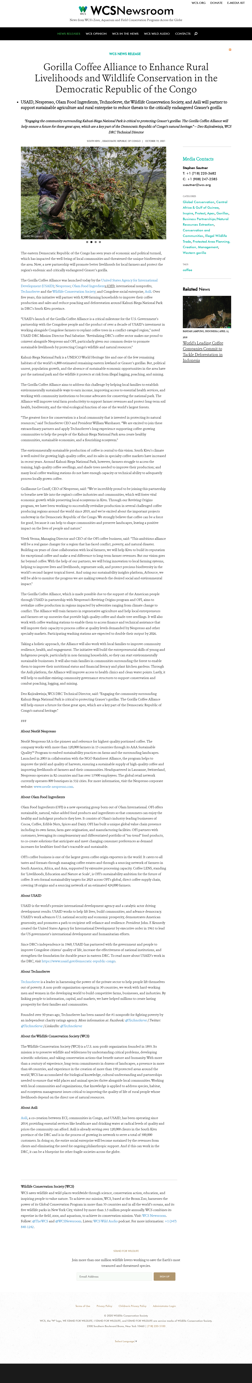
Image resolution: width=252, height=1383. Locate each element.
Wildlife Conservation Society (73, 291)
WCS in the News (125, 33)
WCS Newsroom (154, 1215)
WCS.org (199, 3)
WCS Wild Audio (157, 33)
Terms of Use (82, 1306)
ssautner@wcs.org (197, 185)
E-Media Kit (236, 3)
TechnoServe (30, 291)
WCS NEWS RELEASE (125, 54)
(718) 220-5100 (156, 1326)
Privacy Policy (104, 1306)
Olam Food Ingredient (88, 286)
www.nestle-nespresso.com (53, 786)
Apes (211, 213)
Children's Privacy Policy (132, 1306)
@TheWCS (40, 1221)
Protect (200, 213)
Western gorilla (194, 253)
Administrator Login (164, 1306)
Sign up (164, 1276)
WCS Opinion (96, 33)
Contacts (183, 33)
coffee (187, 270)
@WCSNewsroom (68, 1221)
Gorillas (222, 213)
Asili (148, 291)
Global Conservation (198, 202)
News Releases (68, 33)
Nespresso (63, 286)
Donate (216, 3)
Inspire (188, 213)
